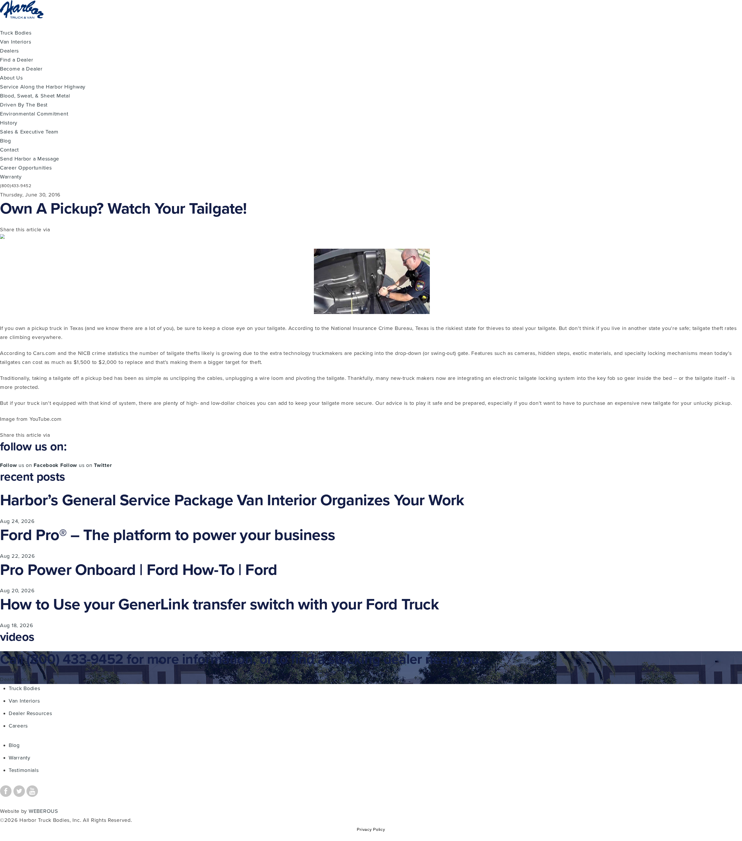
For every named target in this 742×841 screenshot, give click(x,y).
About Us (11, 78)
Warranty (11, 177)
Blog (5, 141)
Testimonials (24, 770)
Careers (18, 726)
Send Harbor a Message (29, 159)
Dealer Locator (18, 679)
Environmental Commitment (34, 114)
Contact (9, 150)
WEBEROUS (43, 811)
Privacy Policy (371, 829)
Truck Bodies (16, 33)
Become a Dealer (21, 69)
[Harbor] (21, 24)
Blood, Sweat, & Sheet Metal (35, 96)
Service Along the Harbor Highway (43, 87)
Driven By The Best (24, 105)
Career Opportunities (26, 168)
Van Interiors (15, 42)
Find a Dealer (16, 60)
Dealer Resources (30, 713)
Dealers (9, 51)
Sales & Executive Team (29, 132)
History (8, 123)
